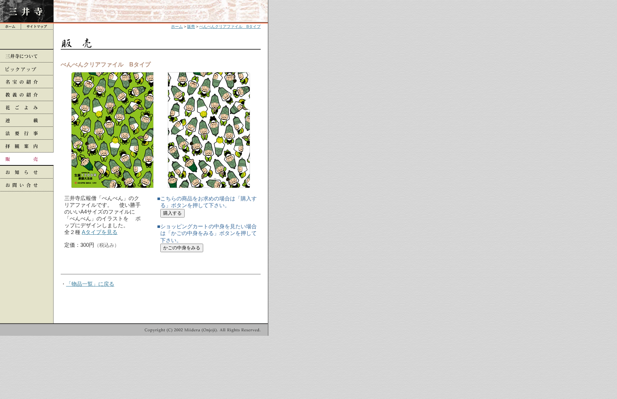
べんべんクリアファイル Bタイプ (230, 26)
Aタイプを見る (99, 232)
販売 (191, 26)
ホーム (177, 26)
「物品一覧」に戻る (90, 284)
